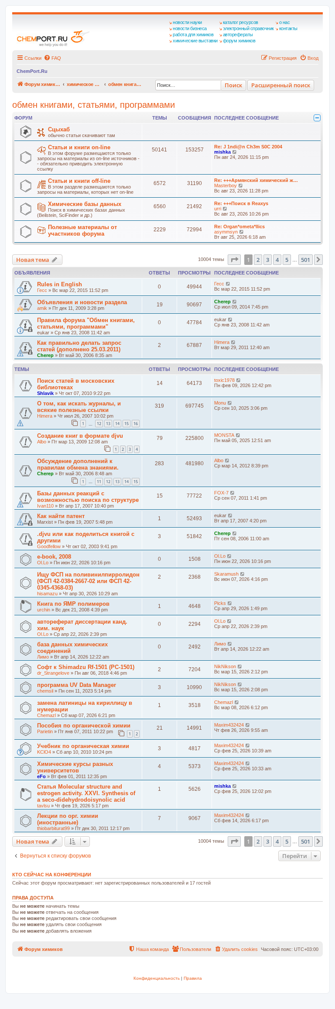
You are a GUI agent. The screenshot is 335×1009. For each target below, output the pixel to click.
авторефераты (238, 34)
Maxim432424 (229, 725)
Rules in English (59, 284)
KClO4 (44, 752)
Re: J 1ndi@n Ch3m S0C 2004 (248, 146)
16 (135, 423)
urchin (43, 609)
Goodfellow (49, 546)
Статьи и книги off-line (79, 181)
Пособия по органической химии (83, 725)
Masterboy (225, 185)
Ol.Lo (42, 562)
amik (42, 308)
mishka (222, 151)
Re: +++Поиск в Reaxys (241, 203)
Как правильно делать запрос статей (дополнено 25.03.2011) (79, 346)
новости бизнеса (190, 28)
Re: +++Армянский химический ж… (256, 180)
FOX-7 (221, 492)
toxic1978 (224, 380)
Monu (220, 402)
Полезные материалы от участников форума (82, 230)
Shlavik (45, 393)
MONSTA (224, 435)
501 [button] (305, 260)
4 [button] (277, 260)
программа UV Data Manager (76, 685)
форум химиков (239, 40)
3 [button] (267, 260)
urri (217, 208)
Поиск (233, 85)
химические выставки (195, 40)
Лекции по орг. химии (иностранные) (67, 819)
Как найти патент (61, 516)
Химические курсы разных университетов (75, 767)
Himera (221, 342)
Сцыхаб (59, 129)
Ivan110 (45, 505)
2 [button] (258, 260)
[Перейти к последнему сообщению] (228, 283)
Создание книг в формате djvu (80, 435)
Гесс (42, 290)
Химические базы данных (84, 204)
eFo (41, 776)
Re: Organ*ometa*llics (239, 226)
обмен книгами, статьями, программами (93, 105)
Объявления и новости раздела (82, 302)
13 (108, 423)
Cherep (222, 301)
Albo (41, 441)
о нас (284, 22)
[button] (234, 259)
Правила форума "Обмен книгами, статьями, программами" (86, 323)
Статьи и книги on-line (79, 147)
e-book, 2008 (54, 556)
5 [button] (286, 260)
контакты (288, 28)
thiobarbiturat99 (53, 828)
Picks (220, 603)
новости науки (187, 22)
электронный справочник (248, 28)
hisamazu (47, 593)
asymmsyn (226, 231)
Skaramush (226, 574)
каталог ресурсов (240, 22)
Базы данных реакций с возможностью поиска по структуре (88, 496)
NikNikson (225, 666)
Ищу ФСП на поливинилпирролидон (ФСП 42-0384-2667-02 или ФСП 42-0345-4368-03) (88, 581)
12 (99, 423)
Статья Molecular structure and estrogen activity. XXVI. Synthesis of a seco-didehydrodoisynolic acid (86, 793)
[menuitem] (52, 58)
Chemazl (46, 715)
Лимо (43, 656)
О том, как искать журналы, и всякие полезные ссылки (79, 406)
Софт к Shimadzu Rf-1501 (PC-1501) (85, 667)
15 (126, 423)
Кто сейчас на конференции (51, 874)
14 (117, 423)
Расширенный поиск (280, 85)
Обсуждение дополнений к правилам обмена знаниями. (78, 464)
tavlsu (43, 805)
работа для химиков (193, 34)
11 (99, 481)
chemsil (45, 690)
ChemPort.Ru (32, 71)
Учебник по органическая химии (83, 746)
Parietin (45, 731)
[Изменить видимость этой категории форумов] (317, 117)
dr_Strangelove (53, 673)
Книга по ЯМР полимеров (73, 604)
